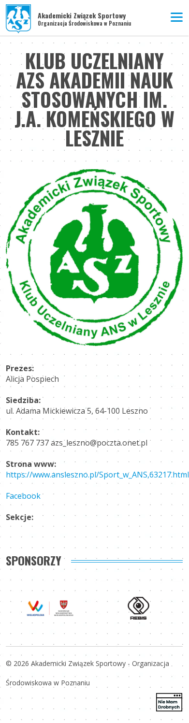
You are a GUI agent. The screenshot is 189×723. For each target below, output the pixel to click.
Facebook (23, 496)
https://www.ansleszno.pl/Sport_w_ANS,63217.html (97, 474)
